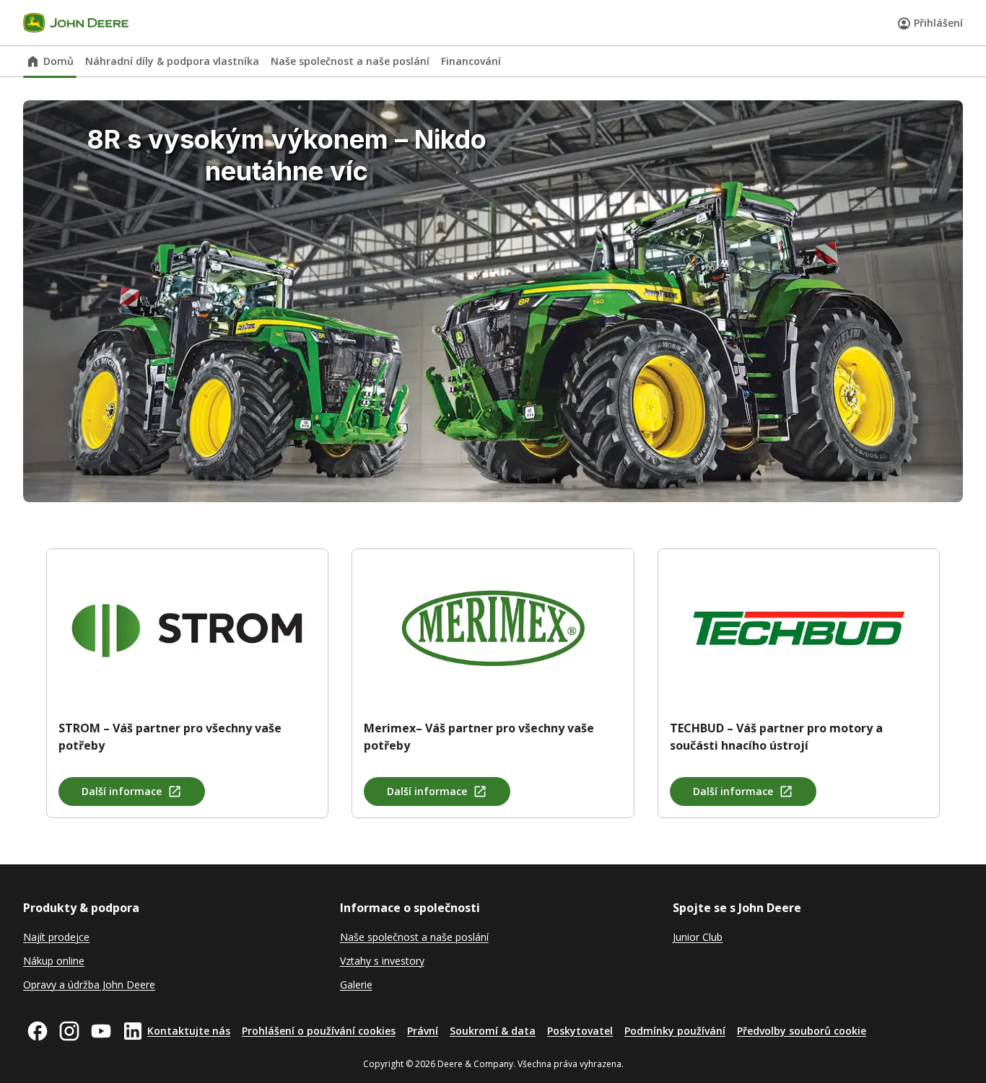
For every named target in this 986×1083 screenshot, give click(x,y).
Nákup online (53, 961)
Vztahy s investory (382, 961)
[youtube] (101, 1031)
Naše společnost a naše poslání (350, 61)
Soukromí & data (493, 1031)
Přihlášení (938, 23)
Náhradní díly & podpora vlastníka (172, 61)
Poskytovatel (580, 1031)
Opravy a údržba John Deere (89, 984)
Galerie (356, 984)
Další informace (122, 791)
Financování (471, 61)
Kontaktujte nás (188, 1031)
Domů (58, 61)
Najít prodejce (56, 937)
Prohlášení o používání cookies (319, 1031)
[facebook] (37, 1031)
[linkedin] (132, 1031)
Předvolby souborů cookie (801, 1031)
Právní (422, 1031)
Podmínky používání (674, 1031)
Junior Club (698, 937)
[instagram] (69, 1031)
